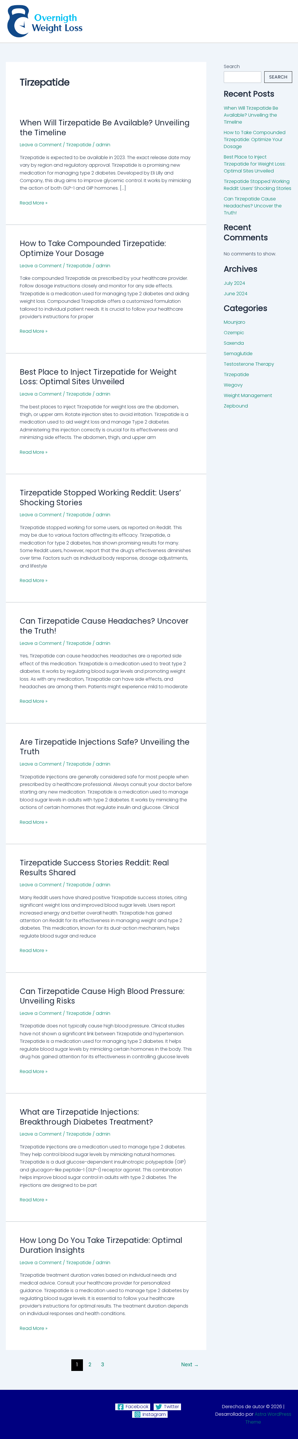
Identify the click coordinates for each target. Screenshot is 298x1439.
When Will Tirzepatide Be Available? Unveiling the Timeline (104, 128)
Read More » (33, 203)
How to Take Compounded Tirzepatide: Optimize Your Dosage (93, 248)
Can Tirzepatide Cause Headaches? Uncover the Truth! (104, 626)
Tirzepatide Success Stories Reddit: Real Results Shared (94, 868)
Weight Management (248, 395)
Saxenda (234, 343)
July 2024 (234, 283)
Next (190, 1364)
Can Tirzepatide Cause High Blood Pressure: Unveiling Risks (102, 996)
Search (232, 66)
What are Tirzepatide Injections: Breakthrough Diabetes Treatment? (86, 1117)
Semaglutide (238, 353)
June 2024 (235, 293)
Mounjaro (234, 322)
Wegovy (233, 385)
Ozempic (234, 332)
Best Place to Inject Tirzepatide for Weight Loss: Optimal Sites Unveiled (98, 377)
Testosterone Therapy (249, 364)
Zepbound (236, 406)
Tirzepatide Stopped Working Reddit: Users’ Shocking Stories (100, 498)
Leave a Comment (41, 144)
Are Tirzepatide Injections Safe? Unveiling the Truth (104, 747)
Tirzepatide (78, 144)
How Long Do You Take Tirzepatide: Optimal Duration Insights (101, 1245)
